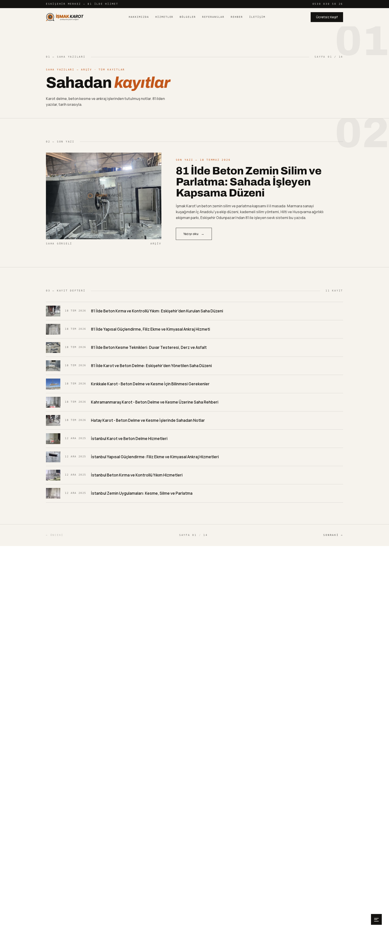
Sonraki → (333, 535)
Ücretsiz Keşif (327, 17)
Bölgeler (188, 17)
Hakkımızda (139, 17)
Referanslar (213, 17)
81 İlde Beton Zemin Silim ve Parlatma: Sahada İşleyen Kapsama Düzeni (248, 182)
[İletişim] (376, 919)
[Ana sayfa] (65, 17)
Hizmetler (164, 17)
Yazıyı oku (193, 234)
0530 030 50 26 (327, 3)
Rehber (237, 17)
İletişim (257, 17)
